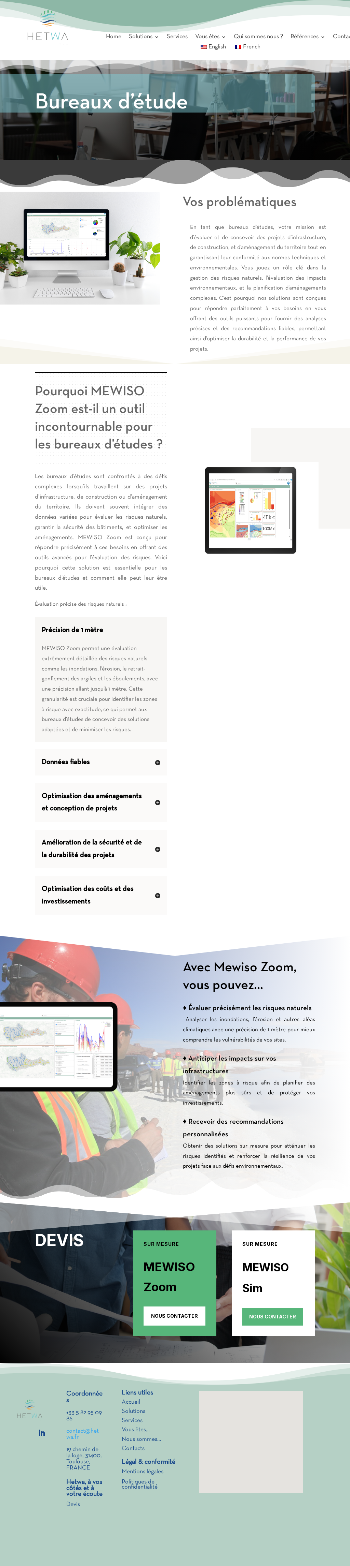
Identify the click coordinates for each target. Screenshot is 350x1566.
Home (113, 37)
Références (305, 37)
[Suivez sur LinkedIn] (42, 1433)
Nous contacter (174, 1316)
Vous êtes (207, 37)
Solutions (140, 37)
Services (177, 37)
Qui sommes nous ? (258, 37)
